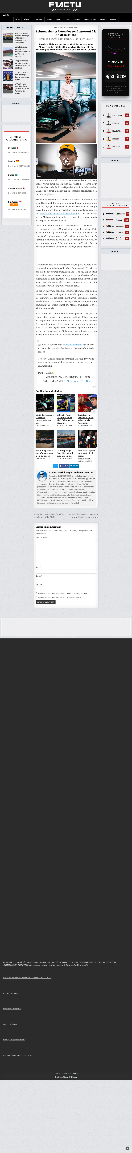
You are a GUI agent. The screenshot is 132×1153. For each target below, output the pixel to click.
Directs (77, 19)
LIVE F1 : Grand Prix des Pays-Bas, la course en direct (22, 76)
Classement (39, 19)
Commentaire (42, 537)
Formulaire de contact (12, 1009)
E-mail (39, 576)
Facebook (65, 466)
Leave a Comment (87, 39)
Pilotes (58, 19)
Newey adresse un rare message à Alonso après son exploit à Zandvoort (22, 38)
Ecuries (49, 19)
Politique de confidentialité (14, 1040)
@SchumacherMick (72, 345)
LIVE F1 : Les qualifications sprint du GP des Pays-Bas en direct (22, 88)
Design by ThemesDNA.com (66, 1077)
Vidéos (68, 19)
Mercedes (70, 27)
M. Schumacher (61, 27)
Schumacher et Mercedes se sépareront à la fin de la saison (66, 33)
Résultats (27, 19)
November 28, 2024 (79, 381)
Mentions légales (10, 1024)
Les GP (17, 19)
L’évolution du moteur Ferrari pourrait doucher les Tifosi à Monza (22, 51)
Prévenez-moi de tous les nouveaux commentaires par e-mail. (63, 594)
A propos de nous (90, 19)
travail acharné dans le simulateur (58, 213)
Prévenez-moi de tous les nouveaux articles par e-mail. (60, 597)
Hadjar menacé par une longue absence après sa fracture (22, 64)
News (75, 27)
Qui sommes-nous (10, 993)
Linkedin (75, 466)
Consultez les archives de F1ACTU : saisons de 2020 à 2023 (27, 978)
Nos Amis (113, 19)
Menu (7, 15)
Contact (103, 19)
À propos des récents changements (17, 1055)
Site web (39, 585)
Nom (38, 567)
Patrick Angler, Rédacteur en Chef (51, 39)
